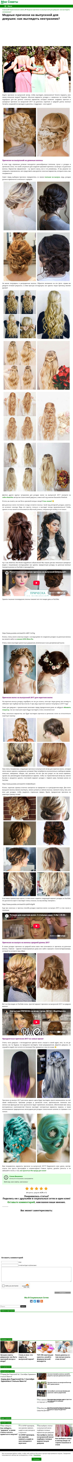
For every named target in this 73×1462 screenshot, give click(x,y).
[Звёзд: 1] (27, 1188)
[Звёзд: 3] (36, 1188)
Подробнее (37, 1455)
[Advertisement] (16, 34)
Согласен (36, 1459)
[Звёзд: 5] (46, 1188)
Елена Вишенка (16, 1176)
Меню (10, 6)
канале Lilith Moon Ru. (25, 639)
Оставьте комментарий (21, 1202)
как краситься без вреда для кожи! (33, 1171)
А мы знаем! (47, 501)
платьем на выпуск (52, 177)
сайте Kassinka (8, 497)
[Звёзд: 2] (31, 1188)
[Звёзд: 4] (41, 1188)
